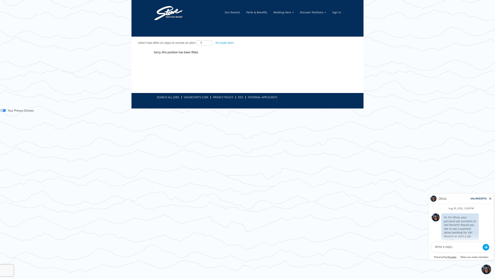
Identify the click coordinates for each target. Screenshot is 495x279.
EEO (240, 97)
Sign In (336, 12)
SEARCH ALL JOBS (168, 97)
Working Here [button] (282, 12)
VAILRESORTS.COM (196, 97)
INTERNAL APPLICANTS (262, 97)
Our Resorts (232, 12)
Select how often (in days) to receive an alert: (167, 43)
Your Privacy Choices (21, 110)
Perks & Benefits (256, 12)
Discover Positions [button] (312, 12)
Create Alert (226, 43)
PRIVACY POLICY (223, 97)
